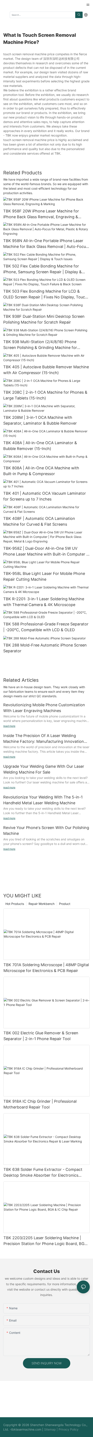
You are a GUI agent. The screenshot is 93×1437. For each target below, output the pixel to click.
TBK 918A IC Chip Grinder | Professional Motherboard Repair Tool (40, 1104)
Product (64, 904)
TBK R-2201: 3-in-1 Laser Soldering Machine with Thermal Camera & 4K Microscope (43, 602)
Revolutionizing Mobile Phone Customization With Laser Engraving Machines (44, 708)
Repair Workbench (42, 904)
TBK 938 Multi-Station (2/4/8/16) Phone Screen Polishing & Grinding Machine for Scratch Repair (40, 344)
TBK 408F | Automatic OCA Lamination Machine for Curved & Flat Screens (39, 521)
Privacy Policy (69, 1429)
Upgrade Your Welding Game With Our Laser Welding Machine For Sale (43, 769)
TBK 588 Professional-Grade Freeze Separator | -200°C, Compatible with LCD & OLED (45, 627)
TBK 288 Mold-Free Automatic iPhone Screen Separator (45, 648)
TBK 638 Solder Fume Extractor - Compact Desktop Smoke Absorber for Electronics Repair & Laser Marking (42, 1172)
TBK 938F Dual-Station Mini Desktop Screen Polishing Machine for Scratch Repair (44, 319)
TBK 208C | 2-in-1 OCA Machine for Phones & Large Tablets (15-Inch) (45, 395)
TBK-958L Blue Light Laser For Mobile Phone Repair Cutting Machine (44, 576)
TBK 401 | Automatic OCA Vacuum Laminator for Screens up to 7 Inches (44, 496)
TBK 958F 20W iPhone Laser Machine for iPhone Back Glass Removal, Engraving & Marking (41, 214)
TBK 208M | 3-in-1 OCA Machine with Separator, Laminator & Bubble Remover (40, 420)
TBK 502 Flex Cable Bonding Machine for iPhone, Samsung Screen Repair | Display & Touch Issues (42, 269)
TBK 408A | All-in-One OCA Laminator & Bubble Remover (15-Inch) (40, 446)
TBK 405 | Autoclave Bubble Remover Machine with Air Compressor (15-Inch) (46, 370)
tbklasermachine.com (26, 1429)
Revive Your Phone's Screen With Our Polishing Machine (46, 830)
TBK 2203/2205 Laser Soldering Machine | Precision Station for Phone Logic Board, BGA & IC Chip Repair (45, 1241)
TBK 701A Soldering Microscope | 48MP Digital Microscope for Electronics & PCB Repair (46, 968)
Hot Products (14, 904)
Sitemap (50, 1429)
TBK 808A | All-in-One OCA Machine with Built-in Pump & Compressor (41, 471)
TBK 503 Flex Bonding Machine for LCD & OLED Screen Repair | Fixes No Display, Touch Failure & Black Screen (45, 294)
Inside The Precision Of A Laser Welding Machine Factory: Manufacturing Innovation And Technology (43, 738)
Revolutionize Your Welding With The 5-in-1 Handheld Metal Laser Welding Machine (43, 800)
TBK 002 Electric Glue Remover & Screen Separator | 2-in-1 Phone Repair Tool (40, 1036)
